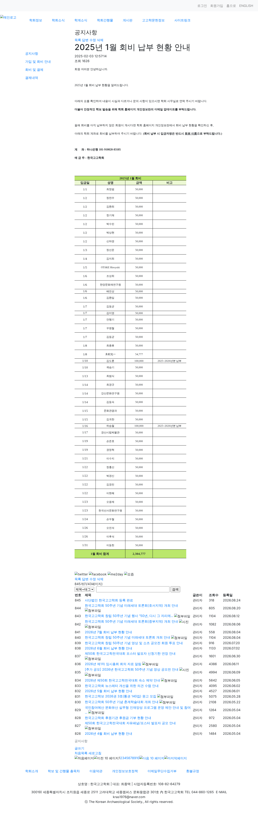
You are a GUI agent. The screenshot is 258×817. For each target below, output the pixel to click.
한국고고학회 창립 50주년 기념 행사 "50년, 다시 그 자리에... (129, 616)
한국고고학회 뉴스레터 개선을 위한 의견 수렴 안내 (122, 686)
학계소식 (80, 20)
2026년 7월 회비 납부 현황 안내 (108, 632)
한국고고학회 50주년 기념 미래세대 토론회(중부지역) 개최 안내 (131, 621)
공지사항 (31, 53)
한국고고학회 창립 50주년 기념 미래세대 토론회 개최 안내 (127, 637)
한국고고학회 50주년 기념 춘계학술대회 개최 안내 (121, 702)
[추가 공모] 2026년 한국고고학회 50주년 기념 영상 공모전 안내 (131, 669)
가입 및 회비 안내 (38, 61)
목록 (78, 40)
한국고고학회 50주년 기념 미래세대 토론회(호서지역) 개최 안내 (131, 605)
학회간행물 (105, 20)
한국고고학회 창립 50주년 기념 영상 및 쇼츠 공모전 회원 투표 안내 (134, 643)
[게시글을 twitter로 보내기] (81, 574)
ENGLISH (246, 6)
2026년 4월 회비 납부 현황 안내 (108, 733)
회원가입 (216, 6)
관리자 (197, 600)
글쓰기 (79, 748)
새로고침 (94, 753)
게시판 (127, 20)
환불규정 (192, 771)
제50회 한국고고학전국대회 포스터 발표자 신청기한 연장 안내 (130, 653)
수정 (92, 40)
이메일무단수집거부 (162, 771)
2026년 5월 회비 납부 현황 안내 (108, 691)
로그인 (202, 6)
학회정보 (35, 20)
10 (137, 758)
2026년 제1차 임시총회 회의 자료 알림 (113, 664)
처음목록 (81, 753)
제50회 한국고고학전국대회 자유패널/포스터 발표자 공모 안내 (130, 723)
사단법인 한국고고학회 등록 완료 (109, 600)
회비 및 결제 (34, 70)
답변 (85, 40)
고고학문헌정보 (153, 20)
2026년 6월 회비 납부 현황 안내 (108, 648)
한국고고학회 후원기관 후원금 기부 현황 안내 (118, 718)
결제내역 (31, 78)
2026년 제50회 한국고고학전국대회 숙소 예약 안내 (122, 680)
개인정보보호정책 (125, 771)
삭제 (100, 40)
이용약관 (95, 771)
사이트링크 (182, 20)
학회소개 (31, 771)
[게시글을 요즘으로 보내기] (129, 574)
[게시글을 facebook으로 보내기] (98, 574)
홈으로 (231, 6)
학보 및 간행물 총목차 (64, 771)
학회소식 (58, 20)
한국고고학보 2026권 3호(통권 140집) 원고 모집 (120, 696)
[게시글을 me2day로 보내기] (115, 574)
